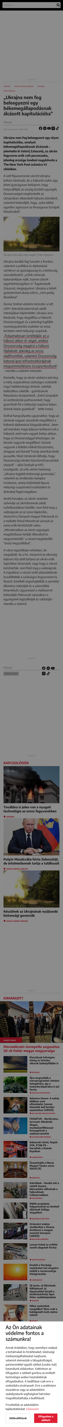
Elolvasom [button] (32, 1409)
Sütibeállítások (18, 1418)
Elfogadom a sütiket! (45, 1418)
